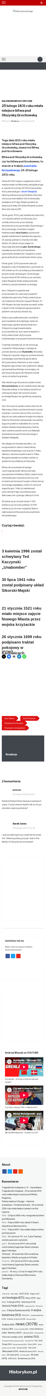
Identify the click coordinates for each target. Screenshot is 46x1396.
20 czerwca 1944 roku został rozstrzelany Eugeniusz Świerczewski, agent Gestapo (20, 1247)
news (27, 1324)
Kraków (8, 1324)
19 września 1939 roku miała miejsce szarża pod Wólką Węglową (21, 1194)
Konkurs (31, 1319)
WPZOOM (23, 1389)
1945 (14, 1294)
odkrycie (28, 1333)
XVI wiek (25, 1355)
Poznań (29, 1341)
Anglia (34, 1294)
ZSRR (12, 1358)
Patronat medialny (12, 1337)
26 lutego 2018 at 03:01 (24, 794)
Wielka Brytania (28, 1351)
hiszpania (30, 1306)
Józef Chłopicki (29, 191)
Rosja (7, 1344)
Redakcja (15, 121)
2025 (24, 1294)
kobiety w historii (16, 1319)
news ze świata (21, 1329)
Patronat (38, 1333)
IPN (25, 1315)
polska (31, 1336)
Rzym (32, 1344)
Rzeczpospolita (20, 1344)
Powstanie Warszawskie (13, 1341)
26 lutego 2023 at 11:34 (24, 828)
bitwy (31, 1298)
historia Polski (13, 1305)
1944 (5, 1294)
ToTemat (6, 1254)
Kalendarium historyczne (17, 101)
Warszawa (10, 1351)
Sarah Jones (19, 823)
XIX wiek (13, 1355)
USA (32, 1348)
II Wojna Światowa (18, 1310)
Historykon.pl (23, 1371)
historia (28, 1302)
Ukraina (22, 1348)
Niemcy (15, 1332)
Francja (13, 1302)
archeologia (13, 1297)
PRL (38, 1341)
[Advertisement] (23, 39)
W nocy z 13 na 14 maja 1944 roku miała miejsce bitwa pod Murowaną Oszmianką (22, 1275)
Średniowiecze (26, 1358)
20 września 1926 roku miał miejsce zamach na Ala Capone (22, 1208)
